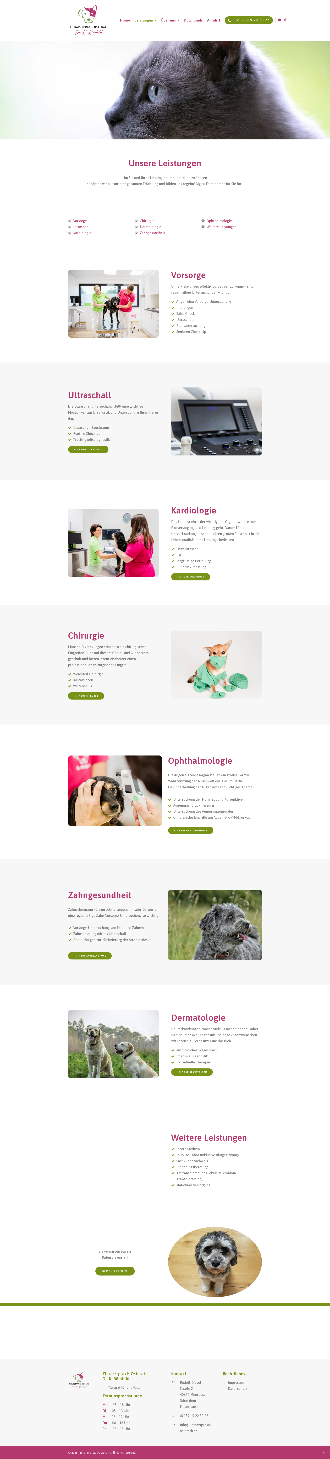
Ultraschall (81, 227)
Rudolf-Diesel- (191, 1382)
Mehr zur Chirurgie (86, 696)
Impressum (236, 1382)
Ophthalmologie (219, 221)
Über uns (168, 20)
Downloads (193, 20)
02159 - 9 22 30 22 (115, 1271)
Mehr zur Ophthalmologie (191, 830)
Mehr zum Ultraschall (88, 449)
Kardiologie (82, 233)
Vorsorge (80, 221)
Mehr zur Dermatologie (192, 1072)
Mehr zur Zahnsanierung (90, 956)
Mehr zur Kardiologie (191, 577)
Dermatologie (150, 227)
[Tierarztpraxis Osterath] (89, 20)
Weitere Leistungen (221, 227)
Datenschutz (237, 1388)
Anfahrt (213, 20)
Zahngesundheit (152, 233)
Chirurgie (147, 221)
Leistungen (143, 20)
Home (125, 20)
